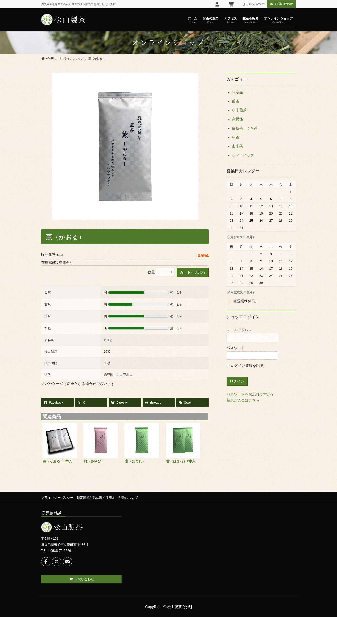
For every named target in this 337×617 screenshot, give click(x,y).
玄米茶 (237, 146)
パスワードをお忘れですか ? (250, 394)
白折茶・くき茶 (245, 128)
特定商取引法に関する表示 (96, 497)
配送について (128, 497)
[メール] (67, 561)
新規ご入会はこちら (243, 400)
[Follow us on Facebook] (45, 561)
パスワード (236, 348)
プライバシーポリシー (57, 497)
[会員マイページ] (217, 4)
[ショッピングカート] (231, 4)
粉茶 (235, 137)
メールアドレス (239, 330)
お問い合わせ (284, 4)
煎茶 (235, 101)
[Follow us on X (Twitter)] (56, 561)
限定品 (237, 92)
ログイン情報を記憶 (246, 366)
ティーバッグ (243, 155)
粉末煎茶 (239, 110)
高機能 (237, 119)
